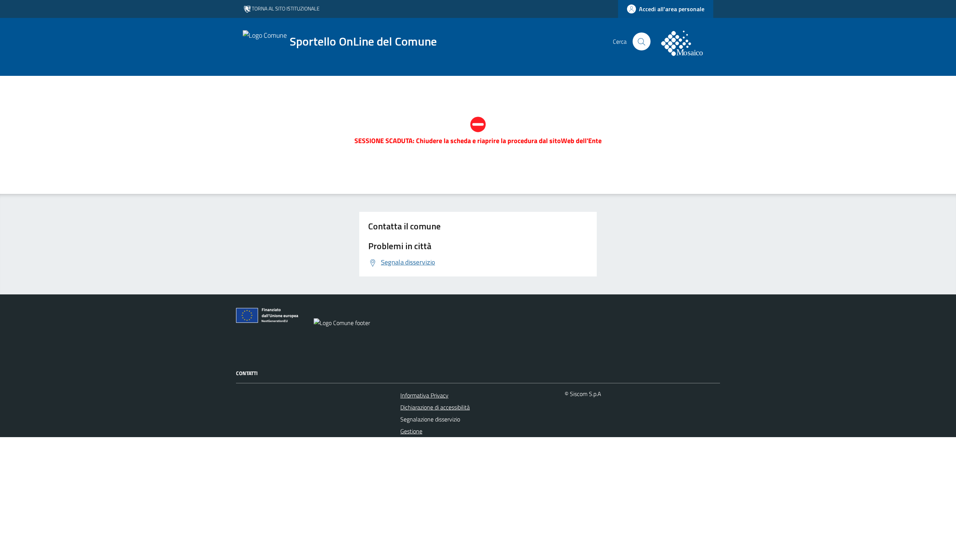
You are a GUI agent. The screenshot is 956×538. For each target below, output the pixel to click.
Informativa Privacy (424, 395)
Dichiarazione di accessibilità (435, 407)
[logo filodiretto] (686, 41)
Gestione (411, 431)
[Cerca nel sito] (642, 41)
